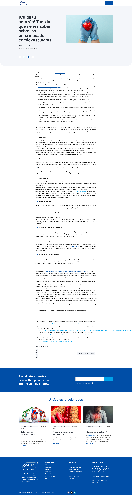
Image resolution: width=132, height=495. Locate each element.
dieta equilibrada (74, 246)
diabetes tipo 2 (84, 172)
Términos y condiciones (75, 471)
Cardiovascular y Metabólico (86, 353)
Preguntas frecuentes (75, 474)
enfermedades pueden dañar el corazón (65, 89)
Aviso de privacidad (74, 476)
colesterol (83, 166)
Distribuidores (68, 3)
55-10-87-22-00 (102, 480)
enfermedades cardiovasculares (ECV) (49, 87)
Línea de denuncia (74, 469)
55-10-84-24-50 (99, 482)
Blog (101, 3)
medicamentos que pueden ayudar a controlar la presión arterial (66, 271)
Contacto (109, 3)
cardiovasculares (60, 73)
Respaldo (48, 469)
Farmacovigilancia (80, 3)
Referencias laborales (75, 467)
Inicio (42, 3)
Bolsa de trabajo (92, 3)
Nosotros (49, 3)
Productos (58, 3)
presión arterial (75, 170)
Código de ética (73, 478)
